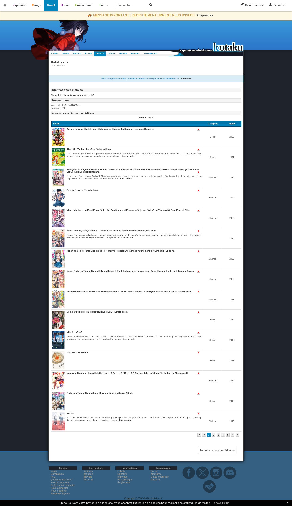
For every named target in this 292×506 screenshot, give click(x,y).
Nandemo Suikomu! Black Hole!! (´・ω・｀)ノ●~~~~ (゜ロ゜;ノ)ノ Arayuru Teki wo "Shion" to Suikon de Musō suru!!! (128, 373)
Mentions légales (60, 493)
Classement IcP (160, 476)
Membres (156, 474)
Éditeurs (100, 53)
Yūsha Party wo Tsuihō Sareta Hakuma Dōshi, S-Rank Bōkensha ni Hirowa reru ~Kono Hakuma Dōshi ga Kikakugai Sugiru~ (131, 271)
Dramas (88, 479)
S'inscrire (278, 5)
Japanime (19, 5)
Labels (88, 53)
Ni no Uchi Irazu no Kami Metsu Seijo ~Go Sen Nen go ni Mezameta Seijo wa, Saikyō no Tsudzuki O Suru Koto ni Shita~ (129, 210)
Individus (135, 53)
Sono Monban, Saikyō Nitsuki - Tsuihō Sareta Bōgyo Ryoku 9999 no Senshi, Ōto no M (111, 230)
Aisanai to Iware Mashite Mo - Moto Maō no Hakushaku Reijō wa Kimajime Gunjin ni (110, 129)
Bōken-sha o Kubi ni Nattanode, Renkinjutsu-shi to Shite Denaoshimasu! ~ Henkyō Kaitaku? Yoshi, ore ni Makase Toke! (129, 291)
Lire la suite (128, 156)
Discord (155, 479)
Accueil (54, 53)
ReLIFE (70, 413)
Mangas (88, 474)
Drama (65, 5)
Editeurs (122, 474)
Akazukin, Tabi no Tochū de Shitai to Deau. (89, 149)
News (54, 471)
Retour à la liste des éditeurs (217, 450)
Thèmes (123, 53)
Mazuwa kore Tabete (77, 352)
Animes (88, 471)
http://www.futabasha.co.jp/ (79, 95)
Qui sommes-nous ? (62, 479)
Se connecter (253, 5)
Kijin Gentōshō (74, 332)
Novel (51, 5)
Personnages (150, 53)
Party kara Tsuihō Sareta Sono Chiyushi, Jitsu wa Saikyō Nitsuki (100, 393)
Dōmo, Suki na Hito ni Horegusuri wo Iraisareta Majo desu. (97, 312)
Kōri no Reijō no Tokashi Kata (82, 190)
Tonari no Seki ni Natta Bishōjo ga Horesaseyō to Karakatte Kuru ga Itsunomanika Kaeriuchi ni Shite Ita (120, 251)
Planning (77, 53)
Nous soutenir (59, 490)
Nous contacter (59, 488)
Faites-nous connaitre (63, 485)
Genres (111, 53)
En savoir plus (220, 502)
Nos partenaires (60, 482)
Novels (65, 53)
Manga (36, 5)
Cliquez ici (205, 15)
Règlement (123, 482)
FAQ (53, 476)
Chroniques (57, 474)
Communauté (84, 5)
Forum (103, 5)
